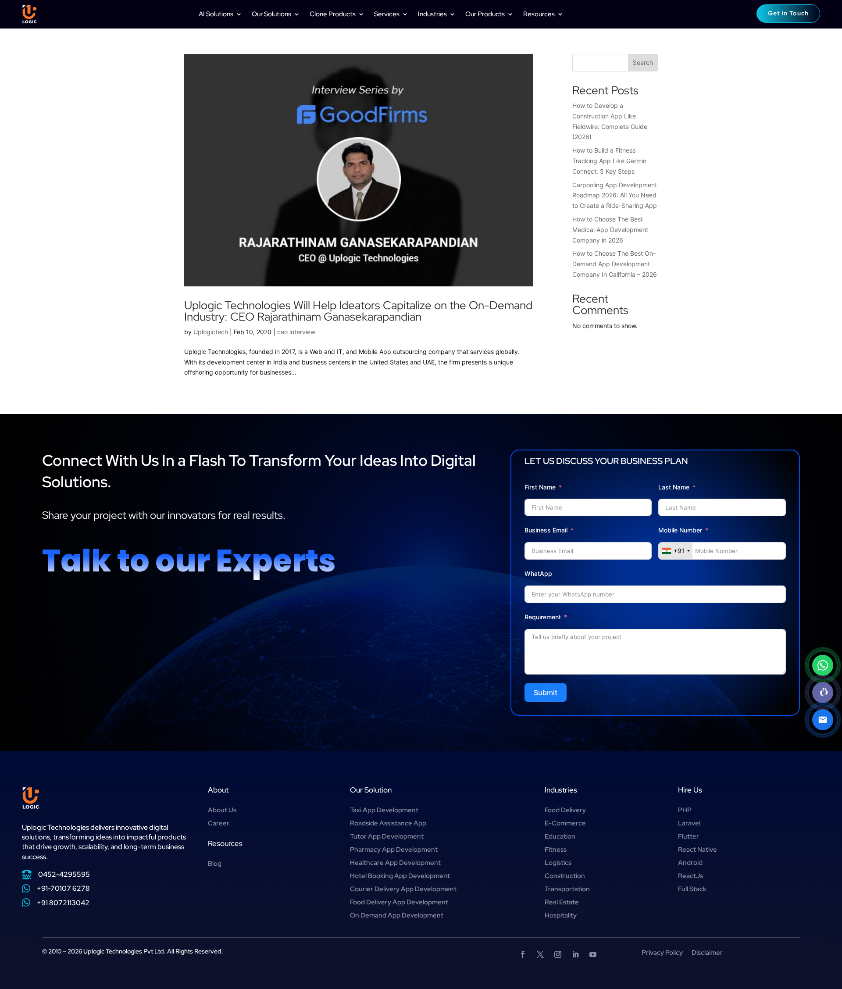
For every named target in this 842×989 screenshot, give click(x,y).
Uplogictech (210, 332)
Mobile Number (681, 530)
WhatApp (538, 573)
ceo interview (296, 332)
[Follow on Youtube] (593, 954)
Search (643, 62)
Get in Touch (788, 13)
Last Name (673, 487)
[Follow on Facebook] (523, 954)
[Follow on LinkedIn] (575, 954)
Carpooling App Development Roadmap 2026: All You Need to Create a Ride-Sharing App (614, 195)
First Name (540, 487)
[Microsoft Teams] (822, 692)
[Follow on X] (540, 954)
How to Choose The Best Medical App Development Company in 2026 (610, 229)
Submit (545, 692)
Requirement (542, 617)
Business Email (545, 530)
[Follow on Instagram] (558, 954)
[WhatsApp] (822, 665)
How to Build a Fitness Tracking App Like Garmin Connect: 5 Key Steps (609, 160)
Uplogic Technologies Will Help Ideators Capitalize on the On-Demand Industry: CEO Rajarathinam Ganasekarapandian (358, 311)
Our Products (485, 14)
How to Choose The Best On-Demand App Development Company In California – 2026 (614, 264)
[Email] (822, 719)
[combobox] (675, 551)
